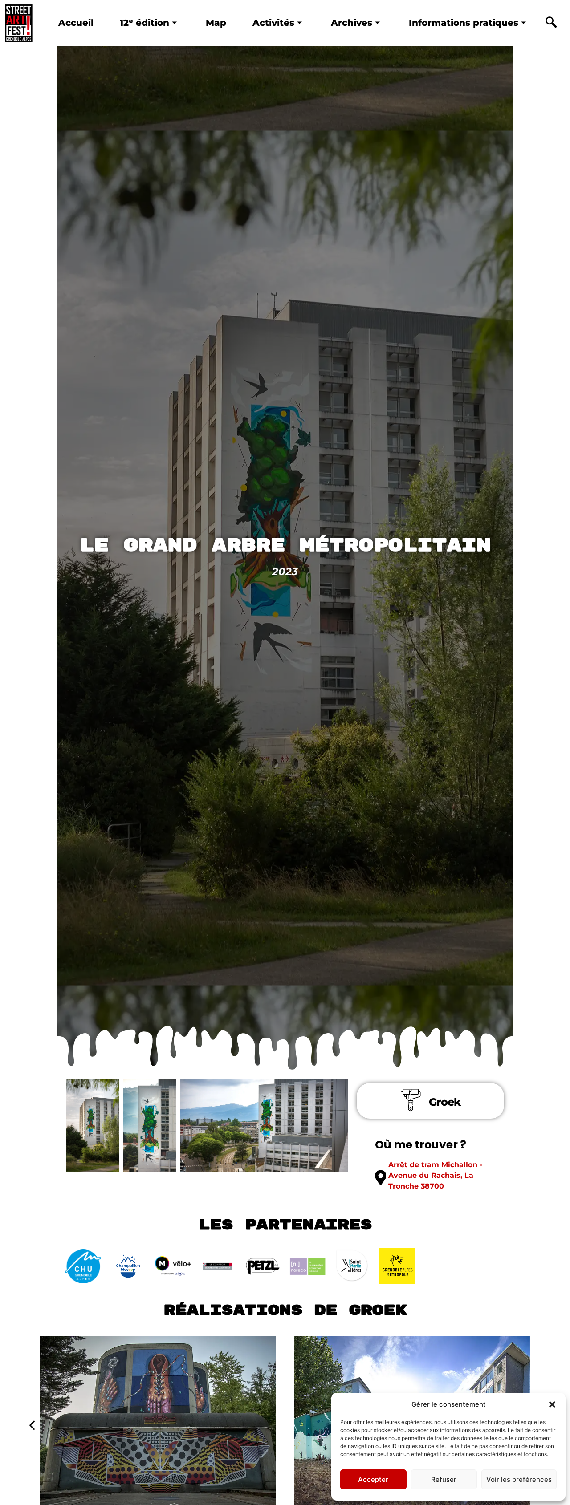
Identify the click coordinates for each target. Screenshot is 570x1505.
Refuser (443, 1479)
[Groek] (411, 1100)
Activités (273, 22)
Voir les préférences (519, 1479)
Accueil (76, 22)
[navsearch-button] (551, 23)
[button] (552, 1404)
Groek (444, 1101)
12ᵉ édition (144, 22)
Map (216, 22)
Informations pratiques (463, 22)
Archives (351, 22)
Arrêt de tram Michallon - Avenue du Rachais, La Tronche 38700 (435, 1175)
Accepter (373, 1479)
